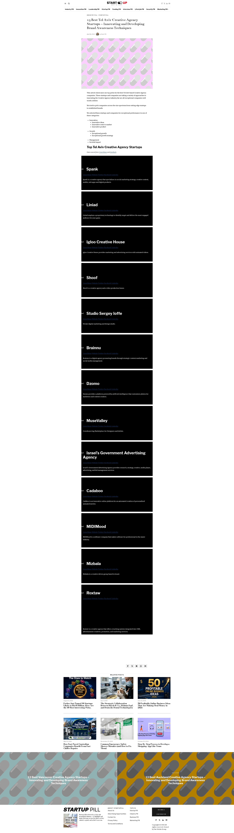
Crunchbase (103, 152)
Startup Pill (103, 15)
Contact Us (112, 817)
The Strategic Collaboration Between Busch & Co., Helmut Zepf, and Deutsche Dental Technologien (117, 705)
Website (95, 175)
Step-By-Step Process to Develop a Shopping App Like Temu (153, 745)
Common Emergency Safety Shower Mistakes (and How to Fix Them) (116, 746)
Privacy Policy (112, 820)
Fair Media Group (160, 829)
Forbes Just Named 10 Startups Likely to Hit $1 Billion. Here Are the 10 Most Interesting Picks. (79, 705)
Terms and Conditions (115, 824)
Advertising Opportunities (117, 814)
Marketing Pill (135, 820)
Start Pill (103, 34)
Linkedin (114, 175)
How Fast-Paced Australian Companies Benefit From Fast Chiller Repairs (77, 746)
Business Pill (134, 817)
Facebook (107, 175)
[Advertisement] (117, 615)
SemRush (113, 152)
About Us (111, 810)
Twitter (101, 175)
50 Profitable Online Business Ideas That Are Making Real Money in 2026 (154, 705)
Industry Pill (92, 15)
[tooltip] (162, 3)
